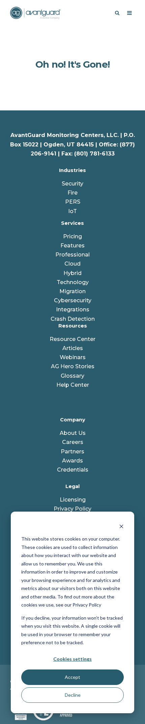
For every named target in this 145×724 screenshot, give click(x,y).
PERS (72, 202)
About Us (73, 433)
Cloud (72, 264)
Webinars (73, 357)
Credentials (72, 470)
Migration (72, 291)
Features (72, 245)
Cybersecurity (72, 300)
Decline (73, 695)
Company (72, 420)
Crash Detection (73, 319)
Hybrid (72, 273)
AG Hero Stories (72, 366)
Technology (73, 282)
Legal (72, 486)
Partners (72, 451)
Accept (72, 677)
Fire (72, 192)
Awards (72, 460)
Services (72, 223)
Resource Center (72, 339)
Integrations (72, 309)
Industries (72, 170)
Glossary (72, 376)
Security (72, 183)
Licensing (73, 499)
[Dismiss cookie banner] (121, 526)
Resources (72, 326)
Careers (72, 442)
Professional (72, 254)
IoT (72, 211)
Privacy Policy (72, 509)
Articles (72, 348)
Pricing (72, 236)
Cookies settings (72, 659)
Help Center (72, 385)
